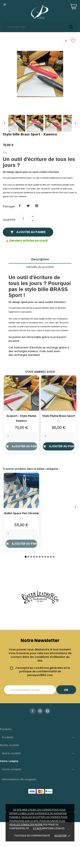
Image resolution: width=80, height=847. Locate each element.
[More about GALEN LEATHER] (40, 597)
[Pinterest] (36, 206)
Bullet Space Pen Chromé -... (21, 516)
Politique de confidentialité (32, 835)
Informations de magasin (19, 779)
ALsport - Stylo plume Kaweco (21, 418)
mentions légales (53, 828)
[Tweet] (28, 206)
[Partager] (20, 206)
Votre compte (9, 761)
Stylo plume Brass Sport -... (58, 418)
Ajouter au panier (28, 232)
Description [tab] (40, 259)
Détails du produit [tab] (40, 267)
